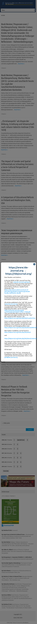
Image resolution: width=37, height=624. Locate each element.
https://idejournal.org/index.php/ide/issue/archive (19, 318)
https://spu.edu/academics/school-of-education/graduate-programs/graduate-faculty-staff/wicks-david (17, 291)
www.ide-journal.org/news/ (21, 282)
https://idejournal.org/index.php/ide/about (17, 332)
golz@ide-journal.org (11, 357)
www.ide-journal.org (11, 304)
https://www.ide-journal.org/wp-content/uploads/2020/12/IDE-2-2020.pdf (17, 311)
